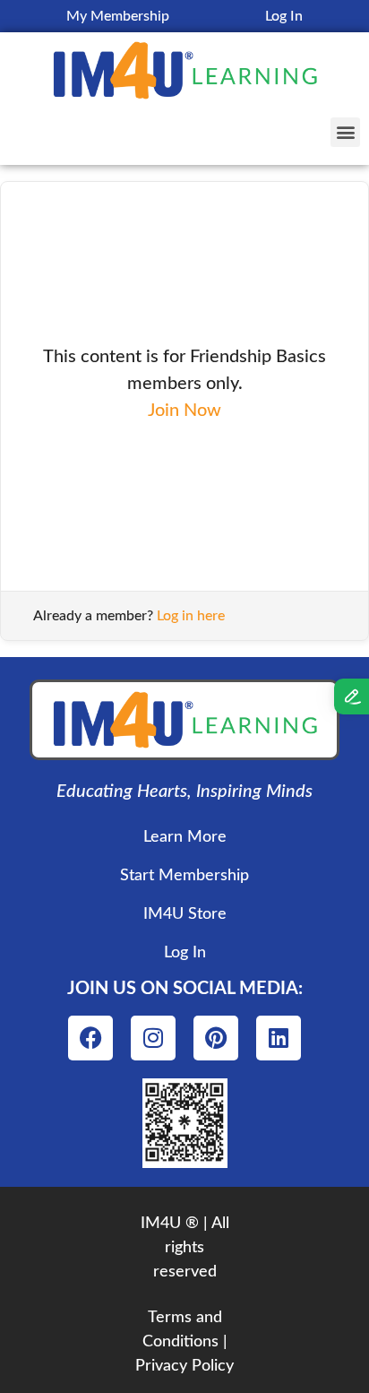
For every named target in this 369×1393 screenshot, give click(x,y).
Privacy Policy (184, 1366)
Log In (284, 16)
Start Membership (184, 876)
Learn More (185, 837)
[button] (345, 132)
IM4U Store (185, 914)
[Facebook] (90, 1038)
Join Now (184, 411)
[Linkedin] (278, 1038)
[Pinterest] (215, 1038)
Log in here (191, 616)
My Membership (117, 16)
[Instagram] (153, 1038)
